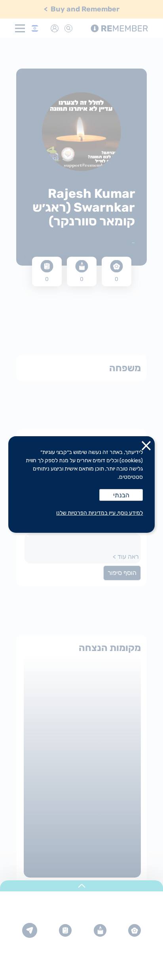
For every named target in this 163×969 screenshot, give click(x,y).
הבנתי (121, 495)
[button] (146, 447)
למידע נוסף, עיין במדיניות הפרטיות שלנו (99, 513)
